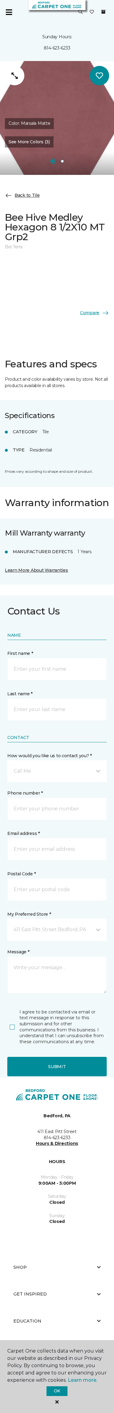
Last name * (20, 694)
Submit (57, 1066)
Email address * (23, 833)
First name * (20, 653)
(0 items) (103, 12)
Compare (89, 312)
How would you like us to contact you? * (49, 756)
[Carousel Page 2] (62, 161)
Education (27, 1321)
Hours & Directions (57, 1143)
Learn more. (82, 1380)
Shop (20, 1267)
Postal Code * (21, 874)
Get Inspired (30, 1294)
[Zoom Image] (14, 75)
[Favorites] (92, 12)
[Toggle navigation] (9, 12)
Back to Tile (27, 195)
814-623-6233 (57, 48)
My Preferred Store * (29, 914)
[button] (80, 12)
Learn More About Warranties (36, 570)
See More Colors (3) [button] (29, 142)
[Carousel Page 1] (53, 161)
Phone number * (25, 793)
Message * (18, 952)
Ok (57, 1391)
